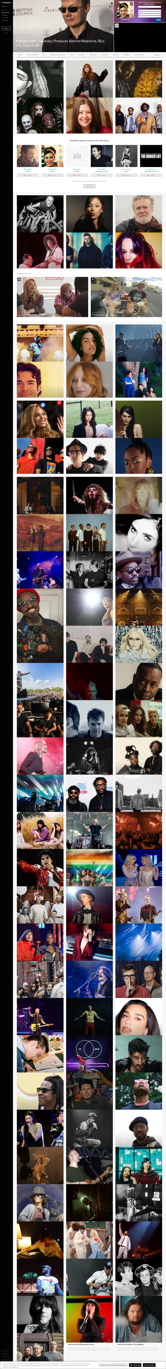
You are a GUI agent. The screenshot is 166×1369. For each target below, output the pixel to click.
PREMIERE (127, 55)
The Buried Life (151, 169)
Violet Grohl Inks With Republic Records (81, 1344)
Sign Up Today (89, 186)
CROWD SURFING (139, 55)
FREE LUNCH (93, 55)
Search (158, 19)
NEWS (20, 55)
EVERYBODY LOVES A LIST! (57, 55)
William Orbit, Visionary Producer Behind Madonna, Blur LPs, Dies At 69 (60, 43)
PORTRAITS (81, 55)
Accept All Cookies (149, 1365)
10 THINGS (105, 55)
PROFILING (116, 55)
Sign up (6, 28)
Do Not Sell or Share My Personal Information (113, 1365)
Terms (7, 1351)
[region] (83, 1365)
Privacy (3, 1351)
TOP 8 (71, 55)
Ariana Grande (126, 169)
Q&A (44, 55)
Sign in (6, 33)
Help (3, 1349)
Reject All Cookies (135, 1365)
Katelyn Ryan (52, 169)
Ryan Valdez (101, 169)
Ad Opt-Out (4, 1353)
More (157, 55)
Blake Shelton (28, 169)
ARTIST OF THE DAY (32, 55)
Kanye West (77, 169)
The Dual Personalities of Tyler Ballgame (130, 1344)
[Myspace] (6, 2)
